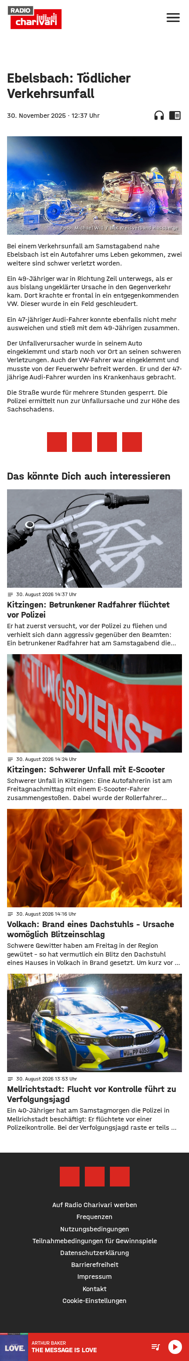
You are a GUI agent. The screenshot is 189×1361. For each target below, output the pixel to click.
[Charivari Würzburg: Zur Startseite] (34, 17)
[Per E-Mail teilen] (132, 442)
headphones (159, 115)
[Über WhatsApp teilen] (107, 442)
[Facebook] (70, 1176)
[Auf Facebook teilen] (57, 442)
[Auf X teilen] (82, 442)
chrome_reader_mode (175, 115)
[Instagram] (95, 1176)
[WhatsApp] (120, 1176)
